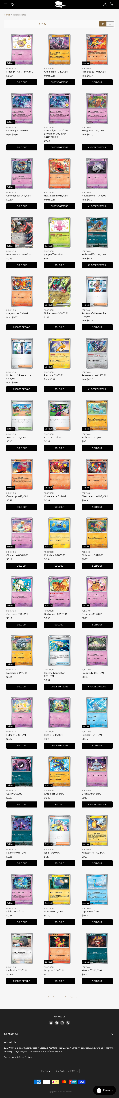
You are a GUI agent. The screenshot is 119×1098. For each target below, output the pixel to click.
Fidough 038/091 (16, 735)
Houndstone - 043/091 (95, 195)
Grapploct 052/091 (54, 794)
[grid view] (102, 23)
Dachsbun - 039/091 (55, 614)
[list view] (110, 23)
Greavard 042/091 (92, 794)
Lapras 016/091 (90, 911)
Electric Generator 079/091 (54, 674)
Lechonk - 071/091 (16, 970)
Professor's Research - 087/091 (94, 315)
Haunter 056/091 (16, 852)
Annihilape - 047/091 (56, 71)
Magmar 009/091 (54, 970)
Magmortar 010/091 (17, 313)
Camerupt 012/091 (17, 496)
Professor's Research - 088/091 (18, 377)
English (44, 1071)
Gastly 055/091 (15, 794)
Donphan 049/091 (16, 673)
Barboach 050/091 (92, 437)
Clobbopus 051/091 (92, 555)
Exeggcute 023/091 (93, 673)
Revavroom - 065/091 (94, 375)
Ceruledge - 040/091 (18, 130)
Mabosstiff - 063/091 (94, 254)
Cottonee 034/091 (17, 614)
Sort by (42, 24)
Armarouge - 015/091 (94, 71)
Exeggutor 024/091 (93, 130)
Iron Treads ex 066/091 (19, 254)
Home (7, 14)
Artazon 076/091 (16, 437)
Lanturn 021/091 (53, 911)
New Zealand (65, 1071)
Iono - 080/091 (52, 852)
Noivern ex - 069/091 (56, 313)
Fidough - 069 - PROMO (19, 71)
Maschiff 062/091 (92, 970)
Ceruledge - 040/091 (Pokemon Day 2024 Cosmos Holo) (56, 134)
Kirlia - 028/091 (15, 911)
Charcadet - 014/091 (55, 496)
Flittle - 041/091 (53, 735)
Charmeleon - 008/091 (95, 496)
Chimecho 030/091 (17, 555)
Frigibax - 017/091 (92, 735)
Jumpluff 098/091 (54, 254)
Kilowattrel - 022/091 (94, 852)
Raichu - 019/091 (53, 375)
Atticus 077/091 (53, 437)
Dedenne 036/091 (92, 614)
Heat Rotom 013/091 (56, 195)
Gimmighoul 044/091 (18, 195)
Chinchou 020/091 (54, 555)
